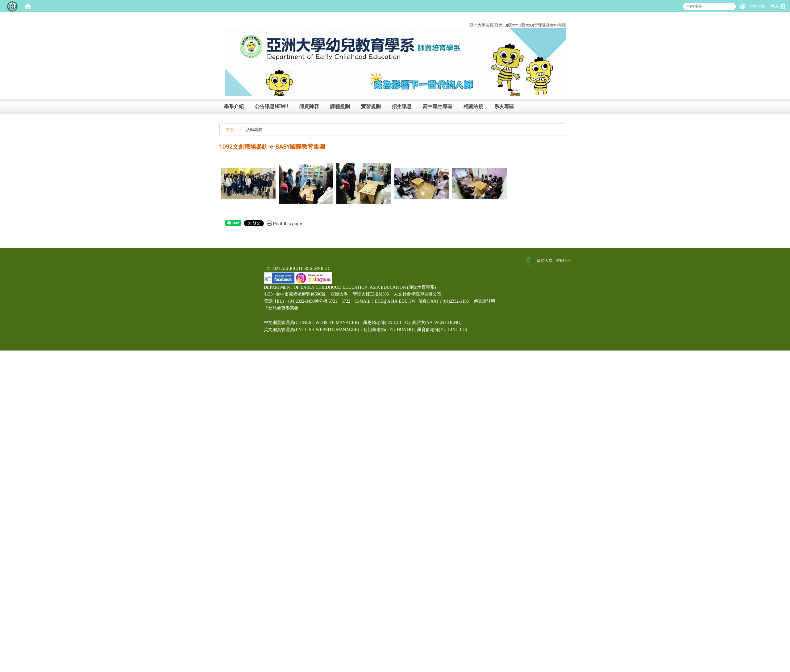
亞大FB (500, 25)
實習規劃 (371, 106)
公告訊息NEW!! (271, 106)
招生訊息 (402, 106)
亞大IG (527, 25)
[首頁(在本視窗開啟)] (27, 6)
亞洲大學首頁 (481, 25)
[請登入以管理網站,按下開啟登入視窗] (12, 6)
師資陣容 (309, 106)
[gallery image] (248, 183)
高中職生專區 (437, 106)
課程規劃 (340, 106)
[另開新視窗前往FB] (279, 277)
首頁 (230, 129)
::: (561, 18)
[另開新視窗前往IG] (313, 277)
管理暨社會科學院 (550, 25)
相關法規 (473, 106)
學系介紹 (234, 106)
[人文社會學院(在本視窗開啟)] (395, 62)
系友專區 (504, 106)
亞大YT (514, 25)
